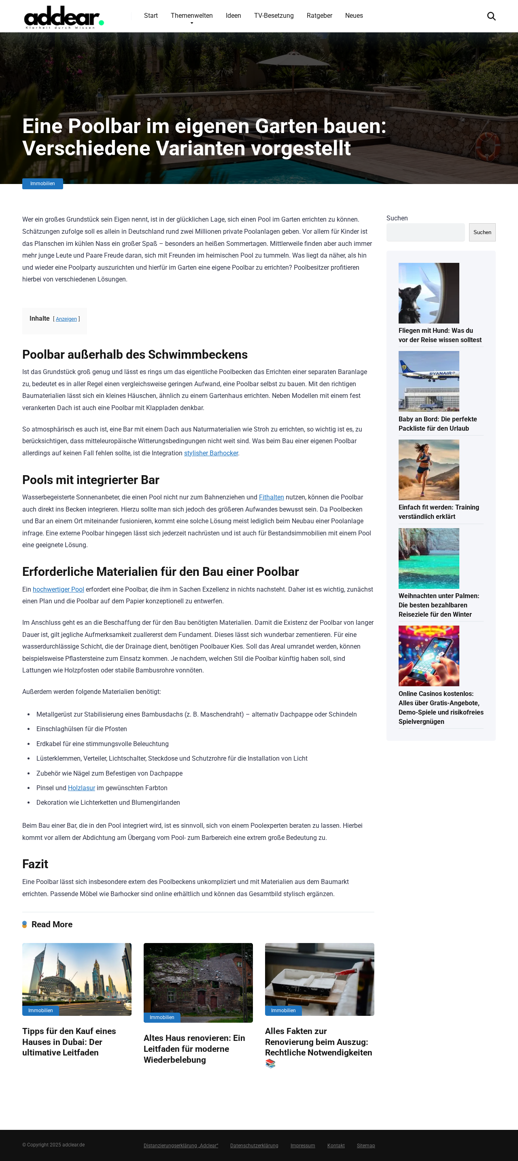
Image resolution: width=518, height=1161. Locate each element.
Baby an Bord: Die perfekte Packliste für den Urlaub (438, 423)
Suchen (397, 218)
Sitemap (366, 1145)
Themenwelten (192, 15)
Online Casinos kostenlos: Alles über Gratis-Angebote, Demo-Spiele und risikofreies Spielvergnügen (441, 708)
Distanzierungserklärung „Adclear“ (181, 1145)
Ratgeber (319, 15)
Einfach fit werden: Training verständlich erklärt (439, 511)
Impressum (303, 1145)
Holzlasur (81, 788)
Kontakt (336, 1145)
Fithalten (271, 497)
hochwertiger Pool (58, 589)
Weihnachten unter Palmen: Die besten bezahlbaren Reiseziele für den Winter (439, 605)
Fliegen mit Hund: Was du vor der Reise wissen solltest (440, 335)
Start (151, 15)
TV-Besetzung (274, 15)
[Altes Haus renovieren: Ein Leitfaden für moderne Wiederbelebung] (198, 983)
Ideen (233, 15)
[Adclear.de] (63, 16)
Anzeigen (66, 319)
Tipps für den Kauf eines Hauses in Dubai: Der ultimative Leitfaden (69, 1041)
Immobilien (42, 183)
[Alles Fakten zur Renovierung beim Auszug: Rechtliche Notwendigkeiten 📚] (319, 979)
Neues (354, 15)
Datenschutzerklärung (254, 1145)
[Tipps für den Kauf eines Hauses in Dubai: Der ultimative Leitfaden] (77, 979)
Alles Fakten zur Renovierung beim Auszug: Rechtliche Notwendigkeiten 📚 (318, 1047)
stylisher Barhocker (211, 453)
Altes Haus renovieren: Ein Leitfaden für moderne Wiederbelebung (194, 1048)
